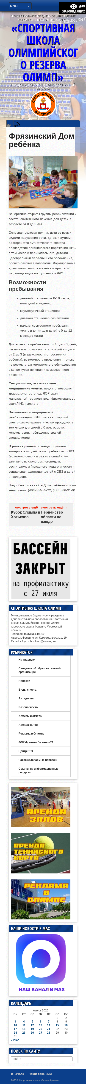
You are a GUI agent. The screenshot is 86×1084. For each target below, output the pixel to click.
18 (23, 1029)
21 (48, 1029)
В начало (17, 1074)
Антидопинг (27, 698)
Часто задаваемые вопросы (38, 760)
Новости (24, 681)
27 (40, 1032)
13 (40, 1025)
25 (23, 1032)
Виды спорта (27, 689)
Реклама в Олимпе (31, 733)
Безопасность (28, 707)
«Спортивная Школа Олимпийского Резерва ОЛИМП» (43, 52)
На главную (27, 659)
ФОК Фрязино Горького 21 (36, 742)
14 (48, 1025)
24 (15, 1032)
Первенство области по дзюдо (52, 517)
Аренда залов (28, 724)
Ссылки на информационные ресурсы (38, 770)
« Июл (15, 1040)
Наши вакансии (40, 1074)
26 (32, 1032)
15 (57, 1025)
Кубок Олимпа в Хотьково (25, 514)
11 (23, 1025)
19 (32, 1029)
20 (40, 1029)
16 (66, 1025)
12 (32, 1025)
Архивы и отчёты (30, 716)
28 (48, 1032)
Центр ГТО (26, 751)
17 (15, 1029)
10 (15, 1025)
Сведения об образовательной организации (40, 670)
